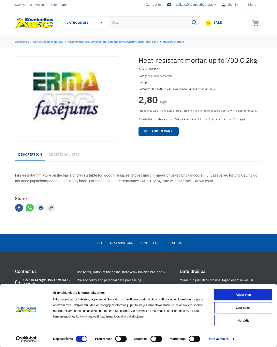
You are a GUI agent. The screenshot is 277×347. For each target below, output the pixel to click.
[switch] (121, 339)
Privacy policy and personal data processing (109, 280)
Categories (78, 23)
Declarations (121, 243)
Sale (217, 22)
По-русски (37, 5)
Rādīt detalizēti (218, 339)
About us (174, 243)
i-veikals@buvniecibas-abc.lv (195, 5)
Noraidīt (243, 320)
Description (30, 154)
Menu (252, 5)
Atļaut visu (243, 294)
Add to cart (161, 131)
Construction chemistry (48, 41)
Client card (59, 5)
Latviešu (20, 5)
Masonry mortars (173, 41)
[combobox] (154, 22)
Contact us (154, 5)
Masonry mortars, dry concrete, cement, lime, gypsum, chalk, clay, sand (113, 41)
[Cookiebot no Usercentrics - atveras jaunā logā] (26, 339)
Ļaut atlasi (243, 307)
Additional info (64, 154)
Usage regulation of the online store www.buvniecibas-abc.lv (121, 272)
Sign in (233, 5)
